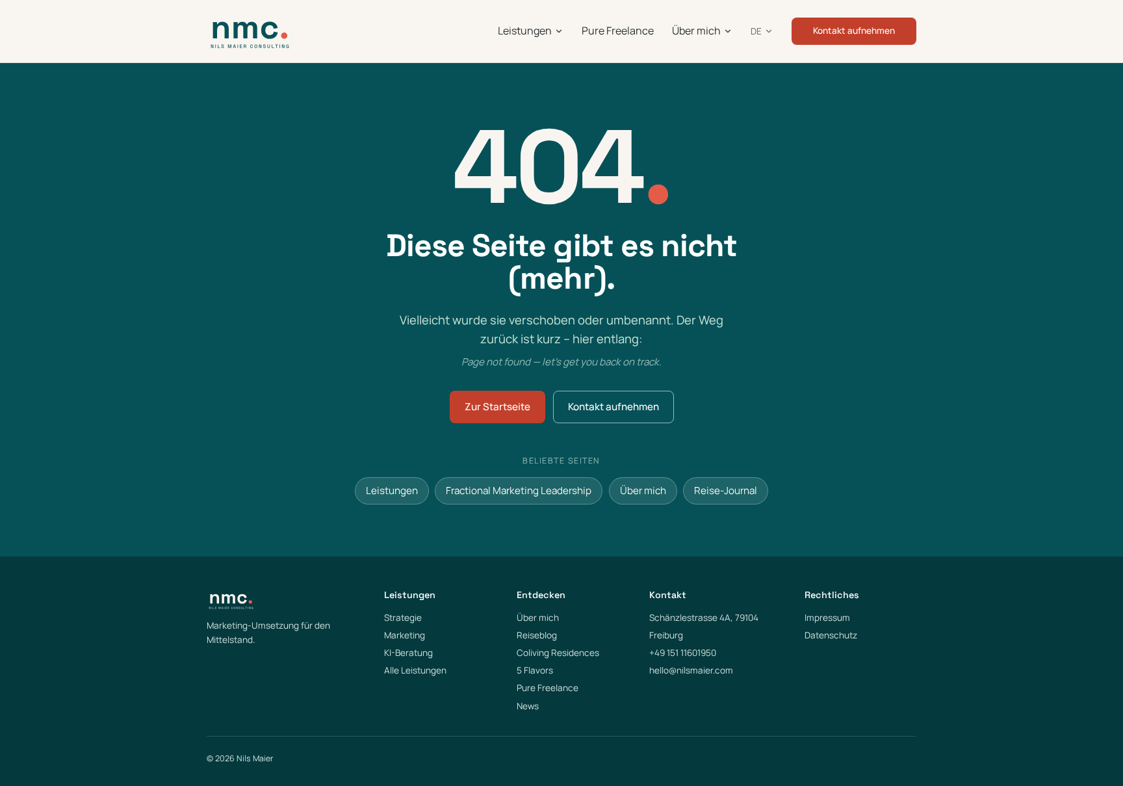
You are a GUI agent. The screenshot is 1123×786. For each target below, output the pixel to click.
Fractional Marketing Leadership (518, 490)
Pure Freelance (618, 30)
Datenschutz (831, 635)
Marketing (404, 635)
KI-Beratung (408, 653)
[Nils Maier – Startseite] (250, 31)
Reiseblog (537, 635)
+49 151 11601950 (682, 653)
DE (756, 31)
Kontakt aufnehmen (854, 30)
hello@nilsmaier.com (691, 670)
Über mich (696, 30)
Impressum (827, 617)
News (528, 706)
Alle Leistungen (415, 670)
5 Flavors (535, 670)
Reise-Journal (725, 490)
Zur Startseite (497, 406)
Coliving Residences (558, 653)
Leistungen (525, 30)
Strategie (403, 617)
